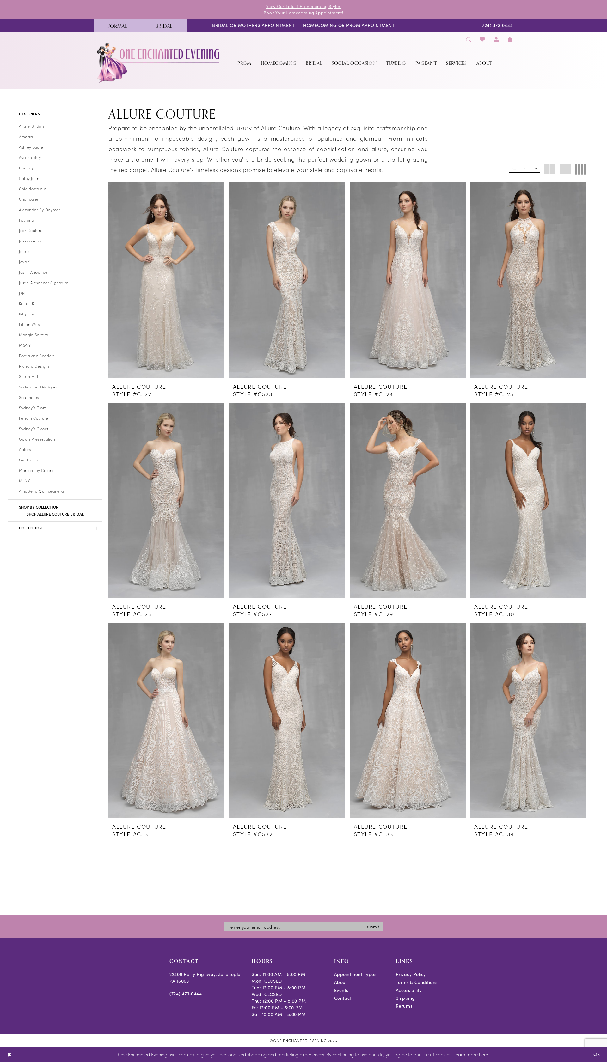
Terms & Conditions (417, 982)
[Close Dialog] (9, 1054)
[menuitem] (117, 25)
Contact (343, 998)
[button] (496, 39)
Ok (596, 1054)
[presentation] (166, 280)
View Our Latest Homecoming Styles (303, 6)
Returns (404, 1006)
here (483, 1054)
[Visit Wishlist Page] (482, 39)
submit (372, 927)
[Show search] (468, 39)
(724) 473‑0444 (185, 994)
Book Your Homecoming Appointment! (303, 12)
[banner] (158, 62)
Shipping (405, 998)
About (340, 982)
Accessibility (409, 990)
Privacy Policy (411, 974)
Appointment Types (355, 974)
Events (341, 990)
